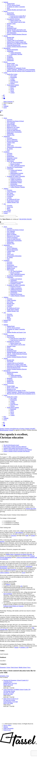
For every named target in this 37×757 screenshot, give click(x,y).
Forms (8, 25)
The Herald (10, 39)
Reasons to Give (11, 66)
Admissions (10, 51)
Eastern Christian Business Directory (17, 34)
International (6, 48)
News (28, 667)
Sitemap (5, 727)
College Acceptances (16, 179)
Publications (10, 133)
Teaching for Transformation (14, 167)
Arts (4, 204)
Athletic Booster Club (13, 202)
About (5, 118)
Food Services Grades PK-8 (18, 16)
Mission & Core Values (13, 127)
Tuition (9, 144)
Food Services (11, 14)
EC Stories (10, 148)
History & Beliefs (11, 125)
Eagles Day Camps (12, 74)
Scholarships (13, 184)
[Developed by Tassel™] (18, 746)
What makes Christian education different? (15, 446)
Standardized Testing (16, 182)
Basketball (13, 86)
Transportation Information (14, 147)
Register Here (10, 194)
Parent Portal (10, 13)
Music (8, 208)
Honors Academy (15, 164)
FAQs (5, 107)
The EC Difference (12, 139)
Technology (13, 171)
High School (10, 161)
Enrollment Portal (11, 28)
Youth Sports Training (13, 85)
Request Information (12, 49)
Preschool (9, 155)
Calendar (5, 106)
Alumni (5, 36)
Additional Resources (16, 181)
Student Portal (11, 3)
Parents (5, 11)
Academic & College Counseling (16, 6)
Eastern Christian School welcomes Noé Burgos (16, 451)
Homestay (9, 55)
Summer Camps (11, 23)
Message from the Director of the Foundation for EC (21, 71)
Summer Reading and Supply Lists (16, 9)
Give (1, 110)
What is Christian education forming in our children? (17, 449)
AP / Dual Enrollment (16, 162)
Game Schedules (11, 191)
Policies (12, 83)
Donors (5, 62)
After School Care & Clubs (17, 22)
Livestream (10, 196)
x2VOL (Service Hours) (13, 5)
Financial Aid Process (16, 185)
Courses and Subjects (16, 170)
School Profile (11, 124)
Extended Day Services (13, 19)
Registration (13, 77)
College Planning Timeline (17, 187)
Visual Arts (10, 207)
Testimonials (10, 60)
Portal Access (7, 730)
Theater (9, 210)
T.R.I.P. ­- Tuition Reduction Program (17, 31)
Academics (10, 57)
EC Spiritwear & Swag (13, 199)
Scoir (8, 8)
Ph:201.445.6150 (8, 685)
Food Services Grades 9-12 (17, 17)
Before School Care (15, 20)
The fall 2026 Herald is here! (11, 445)
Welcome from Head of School (15, 121)
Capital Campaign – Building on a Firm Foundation (21, 69)
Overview (9, 119)
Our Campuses (11, 122)
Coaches (9, 197)
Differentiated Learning (16, 173)
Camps (5, 72)
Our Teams (10, 193)
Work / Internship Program (17, 165)
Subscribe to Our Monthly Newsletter (17, 43)
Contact (12, 78)
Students (5, 2)
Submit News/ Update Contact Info (16, 42)
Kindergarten (10, 156)
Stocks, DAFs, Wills (12, 65)
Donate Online (11, 63)
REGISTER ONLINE (25, 219)
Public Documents (8, 728)
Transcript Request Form (13, 45)
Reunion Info (10, 37)
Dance (12, 88)
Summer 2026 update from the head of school (15, 448)
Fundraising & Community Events (16, 68)
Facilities (12, 80)
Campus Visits (11, 142)
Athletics (5, 188)
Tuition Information (15, 52)
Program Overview (15, 178)
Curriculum (10, 168)
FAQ (8, 150)
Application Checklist (16, 54)
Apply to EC (10, 145)
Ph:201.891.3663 (8, 694)
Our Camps (13, 75)
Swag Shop (10, 26)
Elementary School (12, 158)
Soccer (12, 89)
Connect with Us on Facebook (15, 40)
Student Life (10, 59)
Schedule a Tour (4, 676)
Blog (4, 104)
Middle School (11, 159)
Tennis (12, 91)
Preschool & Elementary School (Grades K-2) (15, 680)
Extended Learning (15, 174)
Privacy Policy (7, 725)
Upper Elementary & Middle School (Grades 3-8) (16, 689)
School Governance (12, 128)
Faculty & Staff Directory (14, 130)
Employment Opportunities (14, 132)
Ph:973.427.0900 (8, 703)
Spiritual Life (7, 211)
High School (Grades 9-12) (10, 698)
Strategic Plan (10, 135)
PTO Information (11, 32)
